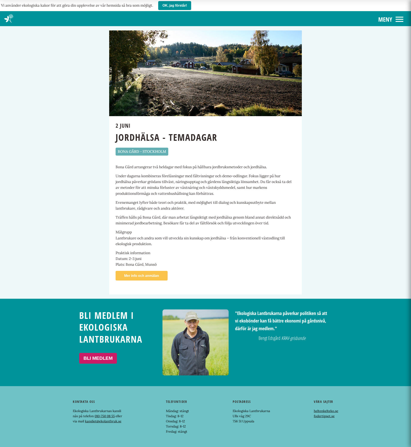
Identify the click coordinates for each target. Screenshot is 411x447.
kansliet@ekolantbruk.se (103, 421)
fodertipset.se (324, 416)
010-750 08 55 (105, 416)
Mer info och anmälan (141, 276)
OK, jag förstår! (174, 5)
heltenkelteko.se (326, 411)
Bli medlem (98, 358)
